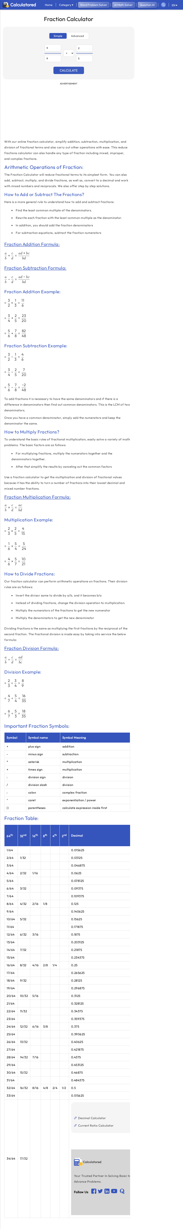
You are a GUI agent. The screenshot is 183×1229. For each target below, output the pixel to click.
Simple (58, 36)
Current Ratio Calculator (96, 1125)
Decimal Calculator (92, 1118)
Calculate (69, 70)
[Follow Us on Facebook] (93, 1192)
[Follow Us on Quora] (122, 1192)
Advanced (77, 36)
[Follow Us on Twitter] (100, 1192)
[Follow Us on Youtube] (107, 1192)
